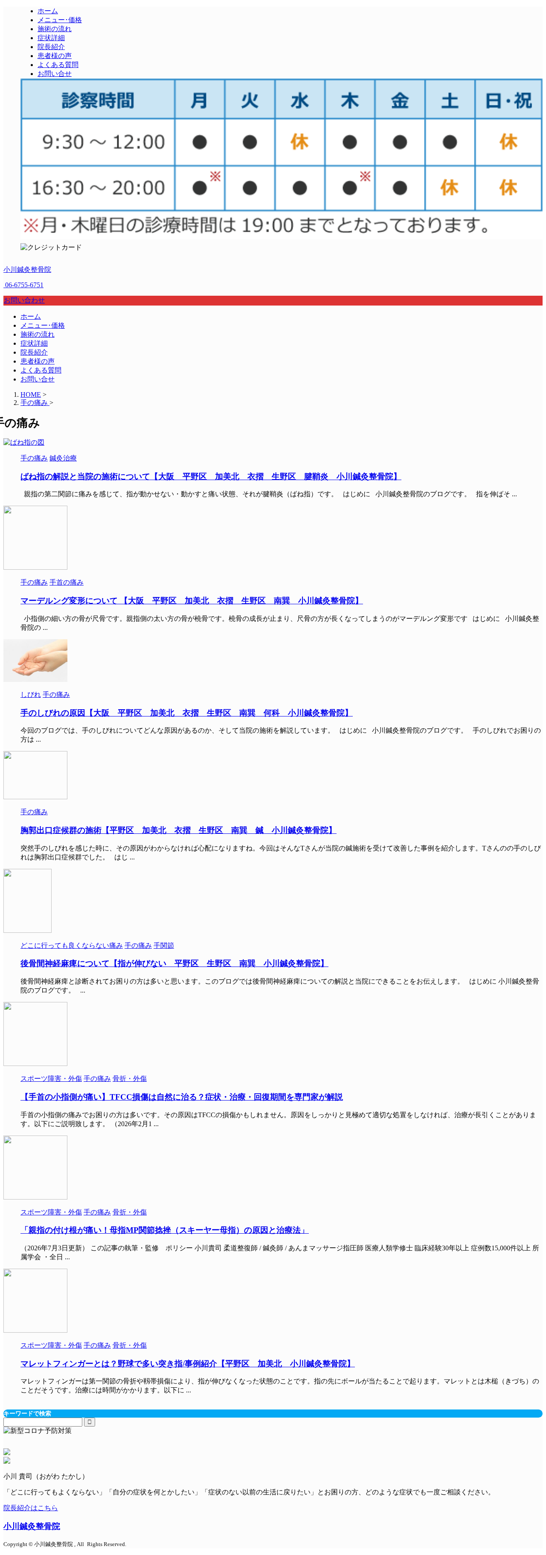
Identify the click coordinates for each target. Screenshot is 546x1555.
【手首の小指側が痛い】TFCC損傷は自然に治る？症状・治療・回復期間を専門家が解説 (181, 1096)
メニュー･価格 (42, 325)
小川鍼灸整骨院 (27, 269)
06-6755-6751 (23, 284)
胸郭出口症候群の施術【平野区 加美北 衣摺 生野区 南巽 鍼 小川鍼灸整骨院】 (178, 830)
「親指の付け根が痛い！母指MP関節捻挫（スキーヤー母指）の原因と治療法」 (164, 1230)
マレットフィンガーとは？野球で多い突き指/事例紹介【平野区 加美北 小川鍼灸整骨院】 (187, 1363)
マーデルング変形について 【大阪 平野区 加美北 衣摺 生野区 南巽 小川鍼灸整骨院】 (191, 600)
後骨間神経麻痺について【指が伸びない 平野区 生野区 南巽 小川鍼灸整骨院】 (174, 963)
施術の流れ (37, 334)
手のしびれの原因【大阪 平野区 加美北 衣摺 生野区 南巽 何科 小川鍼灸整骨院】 (186, 712)
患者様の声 (37, 361)
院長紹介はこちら (30, 1507)
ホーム (30, 316)
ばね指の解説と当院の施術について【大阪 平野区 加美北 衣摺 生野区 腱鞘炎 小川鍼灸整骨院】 (210, 476)
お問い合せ (37, 379)
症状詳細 (34, 343)
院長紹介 (34, 352)
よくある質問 (40, 370)
